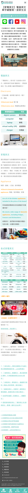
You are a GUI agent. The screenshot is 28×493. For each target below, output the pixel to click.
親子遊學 (3, 491)
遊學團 (10, 492)
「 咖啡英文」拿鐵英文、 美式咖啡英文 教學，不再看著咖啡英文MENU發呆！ (14, 375)
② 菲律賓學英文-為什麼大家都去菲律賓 (12, 418)
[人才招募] (25, 490)
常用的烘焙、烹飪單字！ (9, 329)
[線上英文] (18, 490)
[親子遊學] (4, 490)
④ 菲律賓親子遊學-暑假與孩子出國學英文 (12, 424)
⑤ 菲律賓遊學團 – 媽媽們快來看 (10, 427)
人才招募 (24, 492)
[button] (25, 2)
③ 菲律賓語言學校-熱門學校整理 (10, 421)
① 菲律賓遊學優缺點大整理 (8, 415)
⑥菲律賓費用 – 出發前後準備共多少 (11, 430)
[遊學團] (11, 490)
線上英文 (17, 491)
